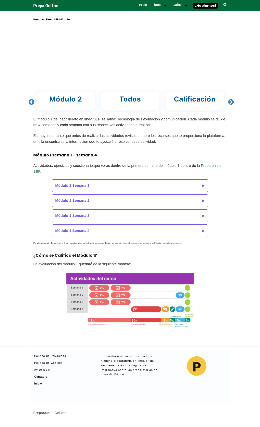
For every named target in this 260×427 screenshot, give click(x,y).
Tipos (156, 5)
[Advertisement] (130, 55)
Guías (177, 5)
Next (230, 101)
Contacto (40, 376)
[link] (80, 101)
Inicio (143, 5)
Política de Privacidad (50, 355)
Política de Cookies (48, 362)
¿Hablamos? (206, 5)
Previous (30, 101)
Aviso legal (42, 369)
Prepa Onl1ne (45, 6)
